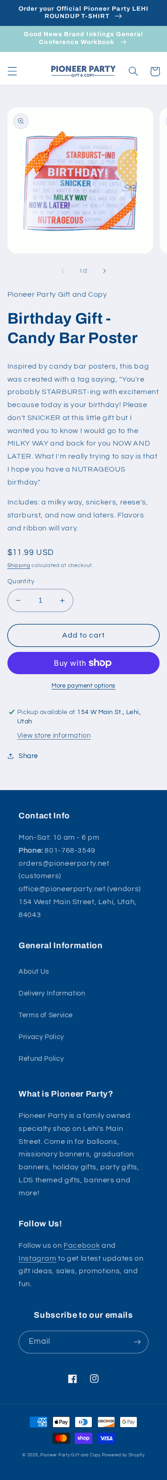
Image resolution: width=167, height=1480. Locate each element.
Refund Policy (41, 1058)
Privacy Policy (41, 1036)
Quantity (20, 581)
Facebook (82, 1245)
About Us (34, 971)
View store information (54, 735)
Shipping (19, 565)
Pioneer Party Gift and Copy (70, 1455)
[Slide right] (104, 271)
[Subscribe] (137, 1342)
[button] (12, 71)
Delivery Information (52, 993)
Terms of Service (46, 1015)
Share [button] (28, 756)
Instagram (38, 1258)
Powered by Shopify (123, 1455)
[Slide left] (62, 271)
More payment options (83, 686)
